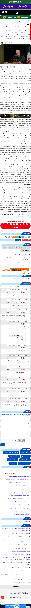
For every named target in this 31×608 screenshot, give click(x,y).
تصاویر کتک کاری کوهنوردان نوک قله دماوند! (20, 501)
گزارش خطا (28, 273)
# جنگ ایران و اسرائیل (14, 456)
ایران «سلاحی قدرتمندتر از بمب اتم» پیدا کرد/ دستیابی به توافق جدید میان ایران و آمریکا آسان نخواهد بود (15, 541)
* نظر (29, 430)
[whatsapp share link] (17, 237)
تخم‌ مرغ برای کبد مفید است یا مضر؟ (21, 554)
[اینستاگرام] (11, 236)
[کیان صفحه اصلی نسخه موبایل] (15, 606)
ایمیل (29, 424)
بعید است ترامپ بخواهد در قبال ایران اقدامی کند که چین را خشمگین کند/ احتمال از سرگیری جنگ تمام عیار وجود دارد (15, 575)
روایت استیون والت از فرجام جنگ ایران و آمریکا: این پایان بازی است (15, 473)
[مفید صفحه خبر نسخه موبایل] (15, 6)
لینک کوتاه (27, 240)
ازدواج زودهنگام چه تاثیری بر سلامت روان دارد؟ (19, 582)
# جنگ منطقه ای (25, 456)
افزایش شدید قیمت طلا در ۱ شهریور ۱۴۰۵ (20, 533)
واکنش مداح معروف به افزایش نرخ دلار (21, 505)
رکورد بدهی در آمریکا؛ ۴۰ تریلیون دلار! (21, 254)
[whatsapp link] (24, 224)
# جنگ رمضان (13, 463)
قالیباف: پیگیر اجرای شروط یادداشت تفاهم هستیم (19, 476)
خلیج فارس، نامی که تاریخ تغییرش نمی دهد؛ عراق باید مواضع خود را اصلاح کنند (15, 563)
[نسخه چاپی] (29, 237)
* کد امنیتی (28, 440)
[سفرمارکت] (15, 269)
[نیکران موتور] (15, 116)
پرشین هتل (26, 521)
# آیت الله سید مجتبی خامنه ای (11, 452)
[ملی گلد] (15, 2)
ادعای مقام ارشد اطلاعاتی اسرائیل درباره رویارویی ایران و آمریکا (17, 479)
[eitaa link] (7, 224)
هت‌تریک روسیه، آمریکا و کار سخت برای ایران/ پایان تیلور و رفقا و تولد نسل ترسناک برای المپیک (15, 264)
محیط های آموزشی (25, 250)
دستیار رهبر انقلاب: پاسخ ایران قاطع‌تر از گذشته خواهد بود (17, 482)
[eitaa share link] (14, 237)
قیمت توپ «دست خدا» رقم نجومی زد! (21, 514)
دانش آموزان (11, 247)
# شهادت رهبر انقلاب (12, 459)
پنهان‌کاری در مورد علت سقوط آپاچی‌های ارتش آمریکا (19, 508)
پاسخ (8, 292)
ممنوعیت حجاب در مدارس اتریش (22, 579)
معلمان (4, 247)
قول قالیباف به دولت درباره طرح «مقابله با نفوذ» (19, 492)
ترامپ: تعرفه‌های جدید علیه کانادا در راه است (20, 495)
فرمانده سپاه (19, 247)
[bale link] (17, 224)
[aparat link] (14, 227)
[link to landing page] (16, 12)
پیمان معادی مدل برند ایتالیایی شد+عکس (20, 551)
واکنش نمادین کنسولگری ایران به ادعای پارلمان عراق (19, 571)
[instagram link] (11, 224)
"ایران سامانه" (12, 597)
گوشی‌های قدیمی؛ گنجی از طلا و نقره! (21, 548)
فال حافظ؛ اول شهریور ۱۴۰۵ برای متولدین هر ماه (19, 545)
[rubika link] (27, 224)
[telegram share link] (23, 237)
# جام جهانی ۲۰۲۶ (25, 452)
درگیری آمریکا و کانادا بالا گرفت (23, 489)
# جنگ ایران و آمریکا (25, 459)
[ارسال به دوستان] (26, 237)
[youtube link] (17, 227)
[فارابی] (15, 17)
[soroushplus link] (14, 224)
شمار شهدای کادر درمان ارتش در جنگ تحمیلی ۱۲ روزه (18, 498)
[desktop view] (6, 12)
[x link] (4, 224)
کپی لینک (18, 240)
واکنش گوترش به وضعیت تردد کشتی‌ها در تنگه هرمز (18, 470)
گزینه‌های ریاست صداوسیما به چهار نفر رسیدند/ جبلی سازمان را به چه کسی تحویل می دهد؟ (16, 529)
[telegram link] (20, 224)
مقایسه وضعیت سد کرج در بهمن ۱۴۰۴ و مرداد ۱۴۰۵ (18, 537)
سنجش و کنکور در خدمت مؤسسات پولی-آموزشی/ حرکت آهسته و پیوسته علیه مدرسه (16, 258)
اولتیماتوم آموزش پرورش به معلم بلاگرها (21, 279)
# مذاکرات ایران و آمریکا (24, 463)
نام (29, 418)
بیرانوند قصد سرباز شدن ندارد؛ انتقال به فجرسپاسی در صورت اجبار (16, 567)
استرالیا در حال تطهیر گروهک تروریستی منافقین (19, 511)
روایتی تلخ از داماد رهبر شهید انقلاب (22, 486)
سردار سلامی (27, 247)
